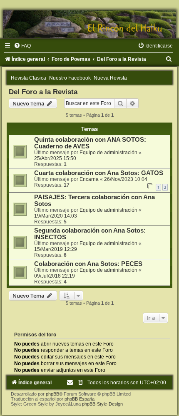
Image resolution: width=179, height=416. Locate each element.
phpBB (52, 393)
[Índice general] (89, 24)
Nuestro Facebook (70, 78)
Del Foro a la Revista (43, 91)
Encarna (89, 179)
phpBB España (79, 398)
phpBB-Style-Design (102, 403)
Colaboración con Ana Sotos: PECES (88, 264)
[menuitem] (22, 46)
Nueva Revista (110, 78)
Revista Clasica (28, 78)
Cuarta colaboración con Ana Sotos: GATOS (98, 173)
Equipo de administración (108, 152)
